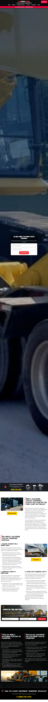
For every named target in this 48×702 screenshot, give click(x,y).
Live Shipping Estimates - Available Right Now (24, 7)
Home (9, 4)
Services (13, 4)
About (39, 4)
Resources (34, 4)
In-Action (28, 4)
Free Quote (36, 559)
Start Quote (42, 619)
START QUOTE (24, 252)
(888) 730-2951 (44, 1)
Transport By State (21, 4)
